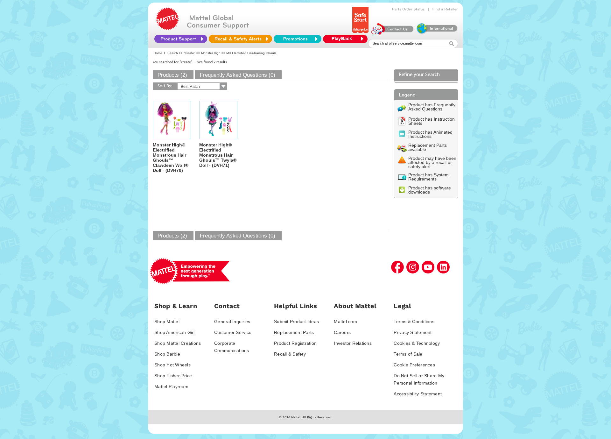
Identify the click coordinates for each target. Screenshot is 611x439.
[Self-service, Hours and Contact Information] (392, 33)
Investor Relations (353, 343)
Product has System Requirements (428, 176)
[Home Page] (167, 28)
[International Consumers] (436, 33)
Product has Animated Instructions (430, 134)
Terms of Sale (408, 354)
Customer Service (232, 332)
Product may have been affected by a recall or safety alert (432, 162)
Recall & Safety (290, 354)
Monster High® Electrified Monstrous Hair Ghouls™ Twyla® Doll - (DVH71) (217, 155)
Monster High (211, 53)
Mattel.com (345, 321)
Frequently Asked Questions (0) (237, 75)
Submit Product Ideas (296, 321)
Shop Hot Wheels (172, 364)
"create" (189, 53)
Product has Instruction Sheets (431, 121)
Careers (342, 332)
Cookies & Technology (417, 343)
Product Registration (295, 343)
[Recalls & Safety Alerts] (240, 39)
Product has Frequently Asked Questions (431, 106)
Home (158, 53)
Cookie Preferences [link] (414, 364)
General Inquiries (232, 321)
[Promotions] (297, 39)
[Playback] (347, 39)
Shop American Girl (174, 332)
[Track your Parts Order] (408, 9)
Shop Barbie (167, 354)
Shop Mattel (166, 321)
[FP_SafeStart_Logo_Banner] (361, 33)
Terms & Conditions (414, 321)
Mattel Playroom (171, 386)
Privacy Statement (413, 332)
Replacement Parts (294, 332)
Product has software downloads (429, 190)
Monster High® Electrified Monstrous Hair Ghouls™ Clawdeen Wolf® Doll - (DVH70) (170, 157)
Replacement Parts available (427, 147)
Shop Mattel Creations (177, 343)
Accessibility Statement (418, 393)
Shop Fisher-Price (173, 375)
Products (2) (172, 75)
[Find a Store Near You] (445, 9)
